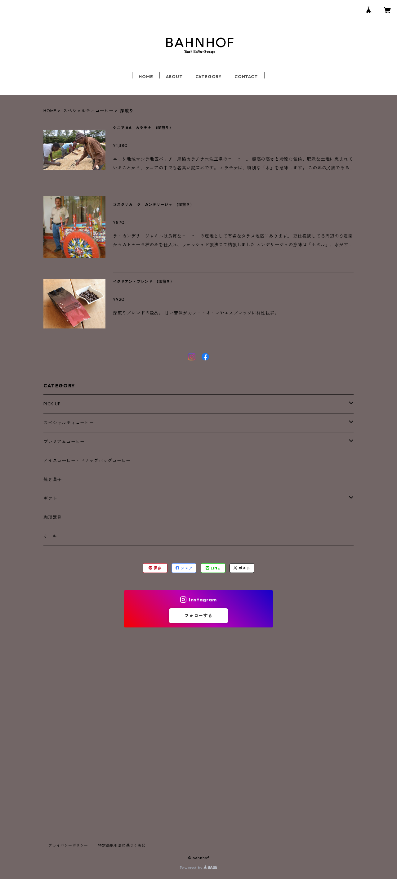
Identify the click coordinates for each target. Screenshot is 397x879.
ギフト (50, 498)
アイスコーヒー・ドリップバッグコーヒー (87, 460)
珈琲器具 (52, 517)
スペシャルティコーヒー (88, 111)
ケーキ (50, 536)
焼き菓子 (52, 479)
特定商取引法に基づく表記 (122, 845)
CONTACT (246, 76)
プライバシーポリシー (68, 845)
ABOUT (174, 76)
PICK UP (52, 404)
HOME (146, 76)
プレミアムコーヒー (64, 441)
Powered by (192, 867)
